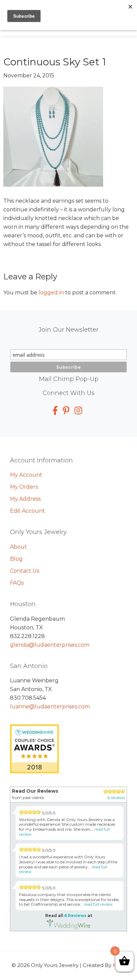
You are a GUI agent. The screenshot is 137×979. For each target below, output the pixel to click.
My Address (25, 499)
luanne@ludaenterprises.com (50, 706)
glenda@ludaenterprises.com (49, 645)
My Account (26, 475)
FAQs (17, 583)
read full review (98, 904)
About (18, 547)
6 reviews (116, 797)
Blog (16, 559)
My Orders (24, 487)
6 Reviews (75, 915)
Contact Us (24, 571)
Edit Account (27, 511)
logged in (51, 292)
